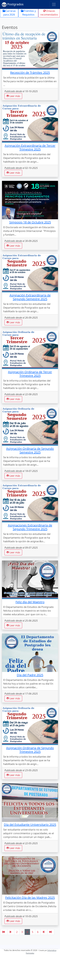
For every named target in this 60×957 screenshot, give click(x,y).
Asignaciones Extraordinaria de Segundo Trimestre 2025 (30, 527)
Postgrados (15, 4)
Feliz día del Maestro (30, 602)
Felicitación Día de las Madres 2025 (30, 898)
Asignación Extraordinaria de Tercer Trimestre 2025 (30, 147)
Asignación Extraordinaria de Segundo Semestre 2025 (30, 297)
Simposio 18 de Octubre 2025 (30, 222)
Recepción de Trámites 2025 (30, 73)
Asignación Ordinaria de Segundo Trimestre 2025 (30, 750)
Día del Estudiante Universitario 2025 (30, 825)
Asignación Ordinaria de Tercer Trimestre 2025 (30, 374)
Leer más (14, 96)
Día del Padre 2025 (30, 675)
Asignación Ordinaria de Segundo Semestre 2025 (30, 450)
